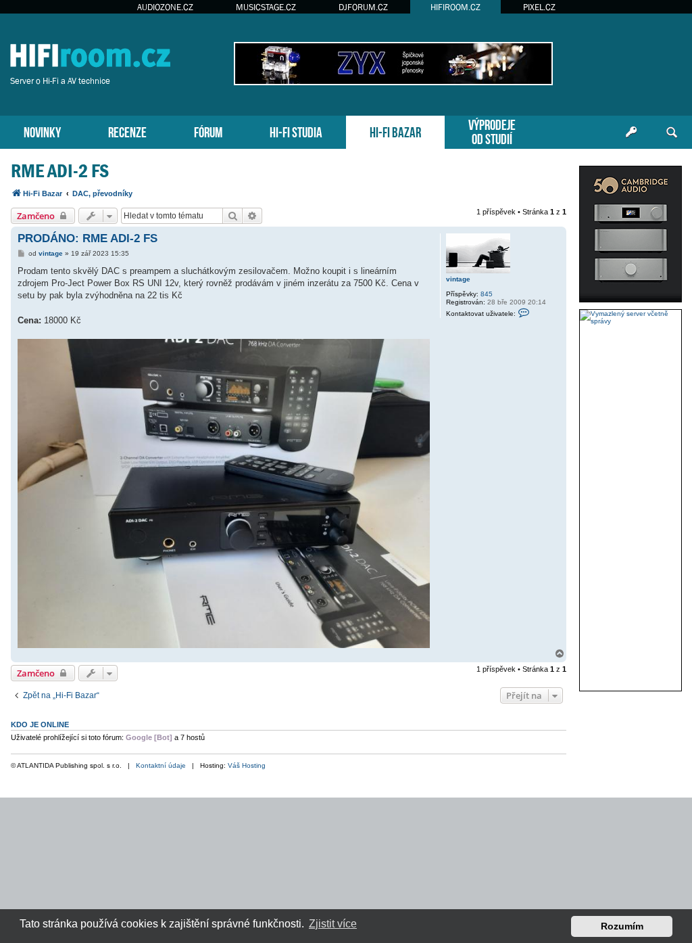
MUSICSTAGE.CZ (266, 7)
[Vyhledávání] (671, 133)
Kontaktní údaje (161, 765)
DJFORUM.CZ (363, 7)
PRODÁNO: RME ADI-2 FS (87, 238)
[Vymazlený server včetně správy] (630, 317)
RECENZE (127, 131)
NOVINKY (42, 131)
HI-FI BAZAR (395, 131)
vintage (458, 279)
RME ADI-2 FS (60, 170)
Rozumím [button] (622, 926)
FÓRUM (208, 131)
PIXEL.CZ (539, 7)
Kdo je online (40, 724)
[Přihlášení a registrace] (631, 133)
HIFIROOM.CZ (455, 7)
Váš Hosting (247, 765)
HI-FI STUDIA (296, 131)
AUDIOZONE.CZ (165, 7)
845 (486, 294)
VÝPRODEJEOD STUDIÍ (492, 130)
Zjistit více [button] (333, 923)
